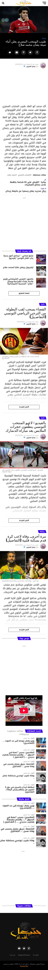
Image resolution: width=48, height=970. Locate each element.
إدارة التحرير (30, 66)
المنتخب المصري (24, 175)
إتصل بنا (36, 955)
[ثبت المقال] (23, 52)
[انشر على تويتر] (30, 52)
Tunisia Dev (24, 966)
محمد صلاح (11, 175)
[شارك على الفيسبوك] (37, 52)
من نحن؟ (12, 955)
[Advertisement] (24, 87)
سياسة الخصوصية (24, 955)
